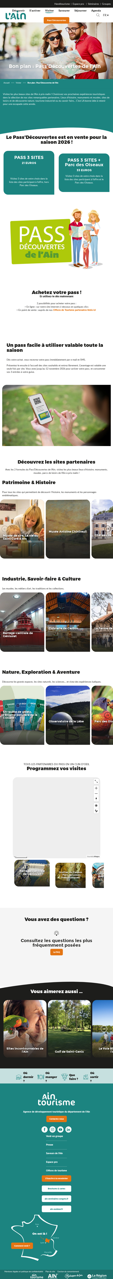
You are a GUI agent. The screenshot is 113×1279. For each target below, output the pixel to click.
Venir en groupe (54, 1136)
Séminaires (93, 3)
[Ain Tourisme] (37, 1275)
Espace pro (79, 3)
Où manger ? (51, 1077)
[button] (98, 15)
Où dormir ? (28, 1077)
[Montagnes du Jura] (73, 1275)
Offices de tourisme (56, 1170)
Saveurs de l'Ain (54, 1153)
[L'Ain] (16, 15)
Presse (49, 1144)
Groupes (106, 3)
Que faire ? (73, 1077)
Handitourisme (62, 3)
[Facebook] (44, 1129)
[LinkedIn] (68, 1129)
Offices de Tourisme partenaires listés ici (74, 310)
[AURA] (96, 1275)
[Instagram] (52, 1129)
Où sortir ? (94, 1077)
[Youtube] (60, 1129)
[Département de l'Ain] (53, 1275)
